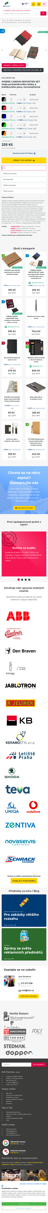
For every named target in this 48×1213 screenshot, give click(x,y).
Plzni (41, 1162)
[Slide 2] (25, 579)
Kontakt (8, 1101)
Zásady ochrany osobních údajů (33, 1184)
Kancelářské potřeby (10, 22)
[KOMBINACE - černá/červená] (4, 108)
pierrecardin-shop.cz (13, 1135)
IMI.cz (4, 20)
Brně (17, 1162)
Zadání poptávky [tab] (9, 185)
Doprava (9, 1103)
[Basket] (44, 4)
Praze (29, 1162)
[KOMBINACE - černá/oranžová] (4, 133)
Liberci (13, 1164)
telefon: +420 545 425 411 (14, 1078)
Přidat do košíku (22, 160)
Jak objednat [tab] (8, 179)
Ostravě (35, 1162)
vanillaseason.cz (11, 1133)
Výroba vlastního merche (14, 1099)
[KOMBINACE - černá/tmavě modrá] (4, 116)
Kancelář (28, 20)
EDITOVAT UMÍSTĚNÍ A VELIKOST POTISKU (21, 70)
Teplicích (5, 1164)
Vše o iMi (9, 1093)
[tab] (24, 167)
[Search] (43, 13)
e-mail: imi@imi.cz (12, 1082)
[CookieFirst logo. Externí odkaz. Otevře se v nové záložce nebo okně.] (2, 1186)
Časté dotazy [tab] (8, 191)
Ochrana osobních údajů (14, 1118)
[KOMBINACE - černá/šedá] (4, 99)
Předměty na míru (12, 1097)
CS (26, 3)
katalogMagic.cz (11, 1131)
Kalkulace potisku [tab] (10, 174)
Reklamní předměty (15, 20)
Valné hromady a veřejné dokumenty (18, 1114)
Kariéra (8, 1116)
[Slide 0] (19, 579)
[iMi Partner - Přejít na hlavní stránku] (6, 4)
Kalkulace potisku (23, 153)
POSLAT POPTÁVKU (24, 881)
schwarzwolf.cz (11, 1129)
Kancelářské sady (25, 22)
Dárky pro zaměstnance (14, 1095)
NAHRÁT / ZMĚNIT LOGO (14, 65)
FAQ (7, 1120)
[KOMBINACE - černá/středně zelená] (4, 125)
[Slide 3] (29, 579)
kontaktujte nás (25, 508)
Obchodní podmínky (13, 1112)
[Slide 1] (22, 579)
